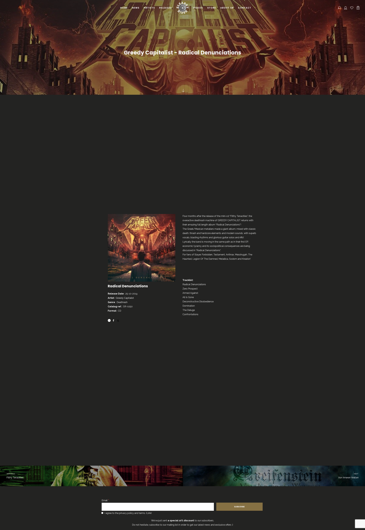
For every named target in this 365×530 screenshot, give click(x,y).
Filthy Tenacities (14, 476)
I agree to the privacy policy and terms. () (128, 513)
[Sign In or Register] (345, 8)
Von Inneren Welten (348, 476)
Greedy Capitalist (125, 298)
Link (149, 513)
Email (105, 500)
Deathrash (122, 302)
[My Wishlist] (352, 8)
